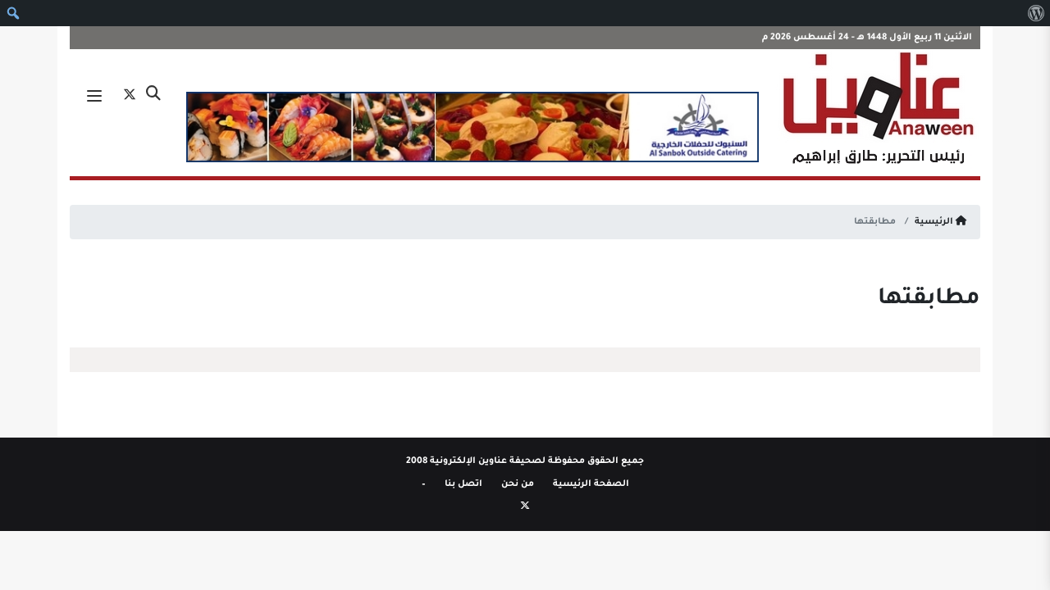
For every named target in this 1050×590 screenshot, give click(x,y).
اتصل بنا (463, 484)
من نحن (517, 484)
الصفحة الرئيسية (591, 484)
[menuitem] (1035, 13)
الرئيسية (935, 222)
